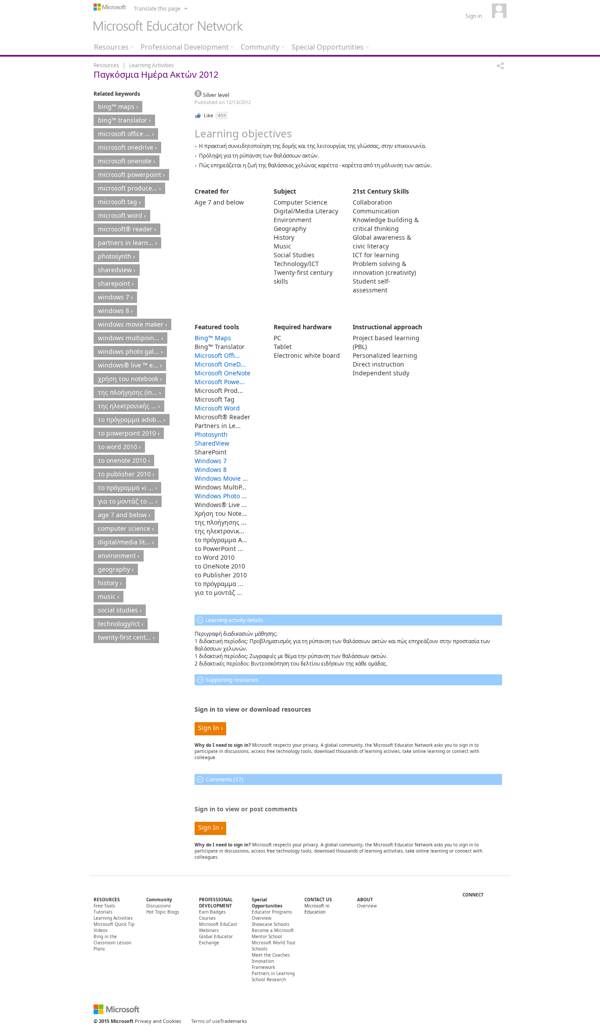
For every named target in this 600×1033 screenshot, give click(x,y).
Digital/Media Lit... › (126, 542)
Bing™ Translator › (124, 120)
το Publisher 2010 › (126, 474)
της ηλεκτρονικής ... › (129, 406)
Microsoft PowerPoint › (131, 174)
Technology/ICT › (120, 623)
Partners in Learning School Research (273, 976)
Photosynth (211, 434)
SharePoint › (116, 283)
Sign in (474, 16)
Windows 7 (211, 461)
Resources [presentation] (111, 47)
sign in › (210, 727)
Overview (367, 906)
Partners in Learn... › (127, 242)
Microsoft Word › (122, 215)
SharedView (212, 443)
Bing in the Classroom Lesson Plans (112, 942)
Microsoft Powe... (220, 382)
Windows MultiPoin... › (130, 338)
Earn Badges (212, 912)
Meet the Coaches (271, 955)
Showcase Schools (270, 924)
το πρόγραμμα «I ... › (127, 487)
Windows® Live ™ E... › (130, 365)
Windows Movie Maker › (132, 324)
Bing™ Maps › (118, 106)
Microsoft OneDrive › (127, 147)
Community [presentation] (260, 47)
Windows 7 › (115, 297)
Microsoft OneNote (222, 373)
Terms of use (205, 1021)
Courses (207, 918)
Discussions (158, 906)
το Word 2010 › (119, 447)
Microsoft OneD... (220, 364)
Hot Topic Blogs (162, 912)
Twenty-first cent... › (126, 637)
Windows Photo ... (221, 496)
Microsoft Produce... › (129, 188)
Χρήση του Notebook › (130, 378)
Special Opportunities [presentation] (328, 47)
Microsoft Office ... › (126, 134)
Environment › (118, 555)
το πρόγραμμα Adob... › (131, 419)
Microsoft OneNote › (126, 161)
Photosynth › (116, 256)
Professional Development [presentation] (185, 47)
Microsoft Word (217, 408)
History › (110, 583)
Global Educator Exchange (216, 939)
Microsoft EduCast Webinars (218, 927)
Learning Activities (151, 65)
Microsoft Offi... (217, 355)
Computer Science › (126, 528)
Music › (108, 596)
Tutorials (103, 912)
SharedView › (116, 270)
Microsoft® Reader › (127, 229)
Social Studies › (119, 610)
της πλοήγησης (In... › (129, 392)
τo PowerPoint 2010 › (128, 433)
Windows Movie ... (221, 478)
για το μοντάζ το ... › (127, 501)
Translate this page (157, 8)
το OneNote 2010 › (124, 460)
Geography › (116, 569)
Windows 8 (211, 469)
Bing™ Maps (213, 338)
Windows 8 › (115, 310)
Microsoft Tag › (119, 202)
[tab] (114, 49)
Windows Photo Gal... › (130, 351)
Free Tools (104, 906)
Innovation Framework (263, 964)
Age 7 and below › (124, 515)
